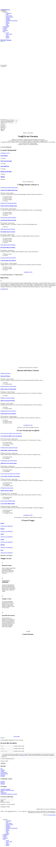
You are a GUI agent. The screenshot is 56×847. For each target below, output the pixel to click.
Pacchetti (5, 28)
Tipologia (3, 121)
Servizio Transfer (4, 773)
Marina (2, 523)
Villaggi (7, 23)
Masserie (8, 18)
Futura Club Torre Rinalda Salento (9, 205)
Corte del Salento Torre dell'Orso (8, 260)
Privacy (2, 791)
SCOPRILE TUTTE (5, 153)
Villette (7, 25)
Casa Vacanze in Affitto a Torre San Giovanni (11, 436)
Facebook (3, 781)
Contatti (2, 771)
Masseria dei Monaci (5, 376)
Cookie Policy (4, 792)
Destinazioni (6, 26)
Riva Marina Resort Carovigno (8, 231)
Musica (7, 37)
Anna (2, 550)
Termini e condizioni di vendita (7, 790)
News (7, 35)
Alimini (3, 176)
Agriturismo (8, 13)
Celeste (2, 534)
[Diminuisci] (4, 125)
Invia (2, 800)
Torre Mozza (4, 155)
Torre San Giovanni (6, 161)
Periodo (2, 122)
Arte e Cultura (9, 34)
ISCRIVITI (3, 763)
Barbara (3, 528)
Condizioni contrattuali (5, 789)
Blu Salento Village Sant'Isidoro (8, 247)
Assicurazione (4, 772)
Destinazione (3, 119)
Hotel (7, 14)
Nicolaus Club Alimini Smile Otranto (9, 190)
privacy (22, 755)
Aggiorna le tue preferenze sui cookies (9, 794)
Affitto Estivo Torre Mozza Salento (9, 463)
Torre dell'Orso (5, 166)
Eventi (7, 32)
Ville (7, 24)
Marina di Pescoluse (6, 171)
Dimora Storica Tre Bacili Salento (8, 389)
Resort (7, 21)
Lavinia (2, 539)
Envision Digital (51, 814)
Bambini (2, 127)
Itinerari (7, 36)
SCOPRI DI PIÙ (4, 289)
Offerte (4, 29)
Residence (8, 19)
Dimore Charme (9, 16)
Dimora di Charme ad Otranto (8, 400)
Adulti (2, 123)
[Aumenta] (2, 125)
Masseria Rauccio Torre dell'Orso (8, 413)
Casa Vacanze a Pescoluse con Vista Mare (10, 476)
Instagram (3, 782)
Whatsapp (3, 783)
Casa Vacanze (9, 15)
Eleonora (3, 544)
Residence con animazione (11, 20)
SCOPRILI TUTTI (28, 272)
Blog (4, 31)
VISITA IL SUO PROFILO (7, 526)
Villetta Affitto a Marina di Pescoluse (9, 450)
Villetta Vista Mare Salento (7, 490)
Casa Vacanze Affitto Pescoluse (8, 503)
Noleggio (3, 776)
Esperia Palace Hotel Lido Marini (8, 220)
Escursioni (5, 30)
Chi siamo (3, 770)
